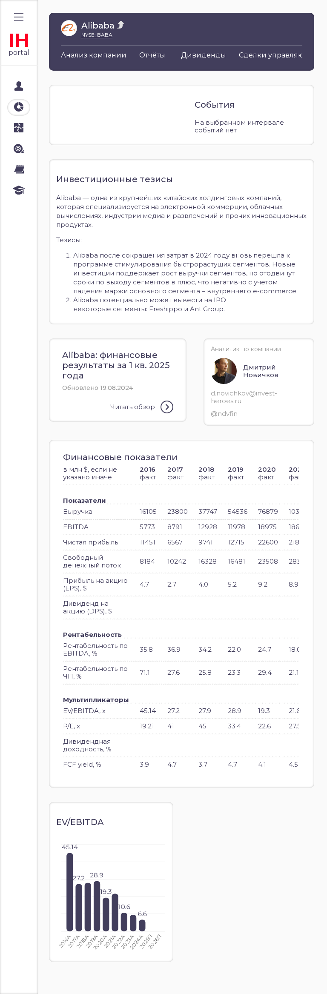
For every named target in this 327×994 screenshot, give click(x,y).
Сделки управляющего (280, 55)
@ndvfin (224, 414)
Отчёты (152, 55)
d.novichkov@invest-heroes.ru (244, 397)
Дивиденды (203, 55)
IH (19, 40)
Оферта (25, 977)
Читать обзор (132, 407)
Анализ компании (93, 55)
